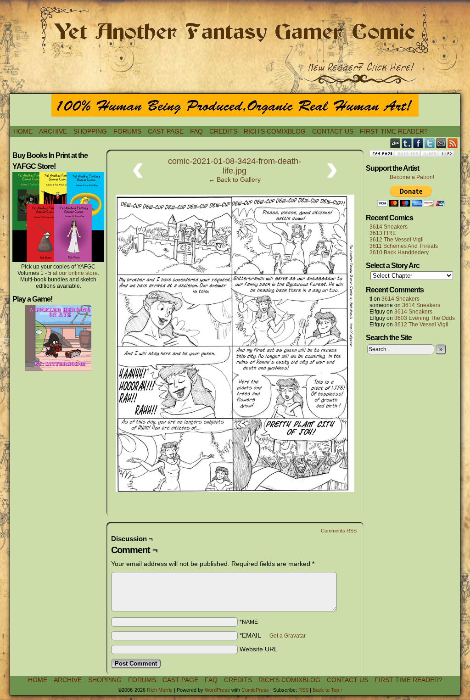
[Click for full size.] (235, 489)
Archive (53, 131)
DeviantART (395, 143)
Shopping (90, 131)
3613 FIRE (382, 233)
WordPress (217, 690)
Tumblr (407, 143)
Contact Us (332, 131)
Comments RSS (339, 530)
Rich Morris (160, 690)
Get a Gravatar (287, 636)
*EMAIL (273, 635)
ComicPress (255, 690)
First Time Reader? (394, 131)
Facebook (418, 143)
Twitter (430, 143)
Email (441, 143)
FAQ (196, 131)
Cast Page (166, 131)
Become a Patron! (412, 177)
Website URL (259, 649)
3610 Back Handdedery (399, 252)
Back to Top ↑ (328, 690)
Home (23, 131)
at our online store (75, 273)
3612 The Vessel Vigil (396, 239)
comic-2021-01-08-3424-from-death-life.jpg (234, 166)
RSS (453, 143)
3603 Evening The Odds (424, 318)
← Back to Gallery (234, 179)
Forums (127, 131)
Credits (223, 131)
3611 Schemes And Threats (403, 246)
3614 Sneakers (388, 227)
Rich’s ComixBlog (275, 131)
